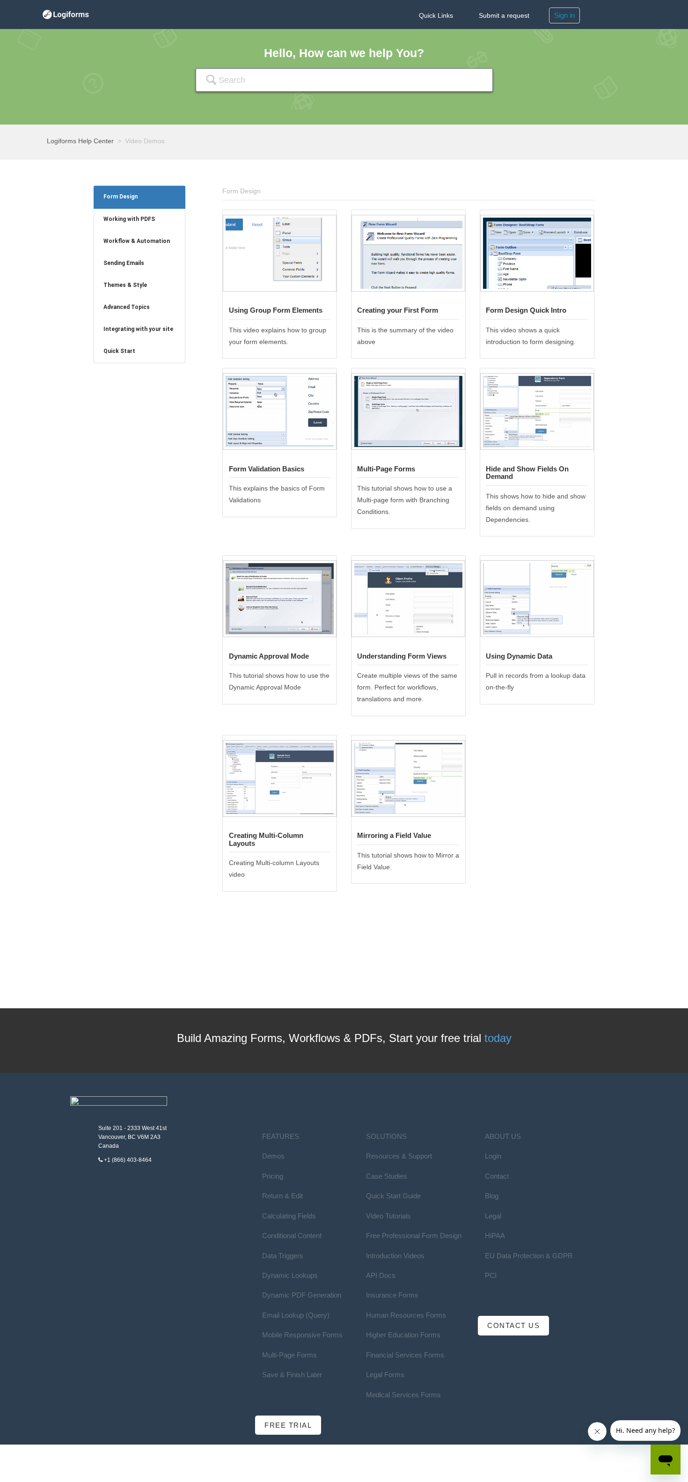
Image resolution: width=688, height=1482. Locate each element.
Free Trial (288, 1425)
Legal (493, 1216)
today (498, 1038)
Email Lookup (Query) (295, 1315)
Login (493, 1156)
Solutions (386, 1136)
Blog (491, 1196)
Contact (497, 1176)
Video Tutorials (388, 1216)
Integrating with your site (138, 329)
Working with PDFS (129, 219)
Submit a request (504, 15)
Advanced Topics (126, 307)
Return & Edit (282, 1196)
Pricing (272, 1176)
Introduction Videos (395, 1256)
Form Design (120, 196)
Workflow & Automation (136, 241)
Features (280, 1136)
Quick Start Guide (393, 1196)
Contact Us (513, 1325)
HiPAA (495, 1236)
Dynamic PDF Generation (301, 1295)
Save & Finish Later (292, 1375)
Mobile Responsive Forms (302, 1335)
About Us (503, 1136)
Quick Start (119, 351)
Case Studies (386, 1176)
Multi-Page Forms (289, 1355)
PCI (491, 1275)
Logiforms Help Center (80, 141)
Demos (273, 1156)
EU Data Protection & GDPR (529, 1256)
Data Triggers (282, 1256)
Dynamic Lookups (290, 1275)
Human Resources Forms (406, 1315)
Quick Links (436, 15)
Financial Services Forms (405, 1355)
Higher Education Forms (403, 1335)
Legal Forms (385, 1375)
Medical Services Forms (403, 1395)
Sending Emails (123, 263)
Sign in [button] (564, 15)
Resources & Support (399, 1156)
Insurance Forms (392, 1295)
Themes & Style (125, 285)
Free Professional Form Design (413, 1236)
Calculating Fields (289, 1216)
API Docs (380, 1275)
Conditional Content (292, 1236)
